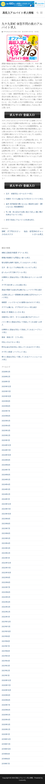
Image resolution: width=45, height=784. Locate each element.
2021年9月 (6, 636)
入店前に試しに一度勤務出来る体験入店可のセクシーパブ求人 (22, 296)
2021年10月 (6, 631)
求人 (37, 31)
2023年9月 (6, 519)
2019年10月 (6, 749)
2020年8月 (6, 700)
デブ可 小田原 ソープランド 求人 (14, 352)
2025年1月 (6, 440)
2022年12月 (6, 563)
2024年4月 (6, 484)
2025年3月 (6, 430)
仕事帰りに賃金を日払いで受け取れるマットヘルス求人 (22, 278)
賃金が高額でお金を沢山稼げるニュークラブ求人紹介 (22, 290)
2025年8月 (6, 406)
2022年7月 (6, 587)
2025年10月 (6, 396)
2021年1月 (6, 675)
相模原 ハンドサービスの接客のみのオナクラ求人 (21, 302)
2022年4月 (6, 602)
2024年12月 (6, 445)
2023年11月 (6, 509)
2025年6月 (6, 416)
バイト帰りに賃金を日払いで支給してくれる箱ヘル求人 (22, 323)
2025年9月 (6, 401)
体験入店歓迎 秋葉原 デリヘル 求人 (15, 253)
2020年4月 (6, 719)
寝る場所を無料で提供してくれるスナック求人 (19, 262)
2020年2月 (6, 729)
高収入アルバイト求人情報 (18, 12)
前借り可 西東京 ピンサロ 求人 (13, 312)
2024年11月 (6, 450)
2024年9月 (6, 460)
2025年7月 (6, 411)
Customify (22, 780)
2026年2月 (6, 376)
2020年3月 (6, 724)
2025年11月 (6, 391)
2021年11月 (6, 626)
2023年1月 (6, 558)
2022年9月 (6, 577)
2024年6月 (6, 475)
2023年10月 (6, 514)
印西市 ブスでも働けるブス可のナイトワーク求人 (24, 199)
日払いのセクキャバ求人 (11, 342)
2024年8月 (6, 465)
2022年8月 (6, 582)
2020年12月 (6, 680)
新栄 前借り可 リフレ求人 (12, 337)
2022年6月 (6, 592)
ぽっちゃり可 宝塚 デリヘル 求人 (14, 272)
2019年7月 (6, 764)
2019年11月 (6, 744)
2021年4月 (6, 661)
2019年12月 (6, 739)
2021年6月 (6, 651)
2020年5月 (6, 715)
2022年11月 (6, 568)
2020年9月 (6, 695)
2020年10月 (6, 690)
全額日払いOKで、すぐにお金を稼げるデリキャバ (20, 317)
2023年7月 (6, 528)
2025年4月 (6, 425)
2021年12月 (6, 622)
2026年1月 (6, 381)
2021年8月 (6, 641)
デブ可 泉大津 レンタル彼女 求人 (14, 285)
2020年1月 (6, 734)
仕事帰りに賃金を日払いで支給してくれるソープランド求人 (22, 330)
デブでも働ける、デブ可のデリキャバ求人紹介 (19, 307)
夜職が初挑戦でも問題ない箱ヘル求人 (16, 258)
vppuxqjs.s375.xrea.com (12, 31)
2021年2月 (6, 670)
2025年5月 (6, 421)
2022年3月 (6, 607)
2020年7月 (6, 705)
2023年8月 (6, 523)
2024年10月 (6, 455)
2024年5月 (6, 479)
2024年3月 (6, 489)
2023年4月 (6, 543)
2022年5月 (6, 597)
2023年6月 (6, 533)
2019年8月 (6, 759)
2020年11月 (6, 685)
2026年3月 (6, 372)
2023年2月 (6, 553)
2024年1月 (6, 499)
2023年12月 (6, 504)
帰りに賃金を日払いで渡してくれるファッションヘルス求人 (22, 358)
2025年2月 (6, 435)
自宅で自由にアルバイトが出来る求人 (20, 220)
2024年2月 (6, 494)
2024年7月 (6, 470)
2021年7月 (6, 646)
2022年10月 (6, 572)
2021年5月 (6, 656)
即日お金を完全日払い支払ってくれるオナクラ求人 (21, 347)
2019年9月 (6, 754)
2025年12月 (6, 386)
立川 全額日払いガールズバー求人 (19, 194)
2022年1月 (6, 617)
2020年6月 (6, 710)
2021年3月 (6, 666)
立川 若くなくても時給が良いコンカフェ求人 (19, 267)
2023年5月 (6, 538)
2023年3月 (6, 548)
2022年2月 (6, 612)
